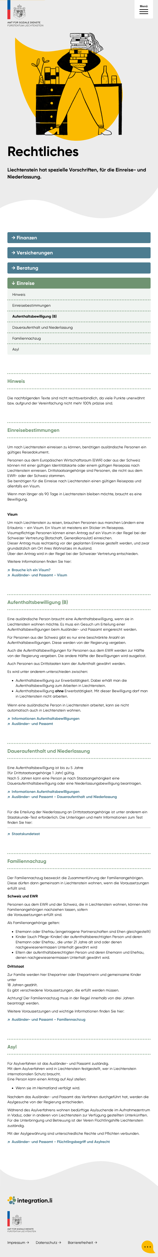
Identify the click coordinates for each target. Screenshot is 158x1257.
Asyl (15, 349)
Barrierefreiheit (82, 1242)
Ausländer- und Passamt (30, 723)
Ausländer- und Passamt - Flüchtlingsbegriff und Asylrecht (58, 1141)
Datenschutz (48, 1242)
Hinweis (18, 294)
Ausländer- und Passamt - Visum (37, 575)
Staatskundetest (23, 834)
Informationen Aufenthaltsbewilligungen (43, 718)
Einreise (22, 283)
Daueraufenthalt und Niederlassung (42, 327)
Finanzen (24, 238)
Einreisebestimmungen (31, 305)
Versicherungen (32, 253)
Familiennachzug (26, 338)
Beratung (25, 268)
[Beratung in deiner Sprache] (149, 1248)
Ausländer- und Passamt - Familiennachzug (46, 1019)
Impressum (18, 1242)
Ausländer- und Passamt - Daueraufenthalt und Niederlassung (62, 797)
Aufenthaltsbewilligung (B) (34, 316)
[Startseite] (25, 26)
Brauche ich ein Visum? (29, 570)
